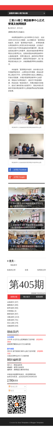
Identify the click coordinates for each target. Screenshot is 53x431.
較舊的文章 (41, 270)
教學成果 (20, 28)
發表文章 (13, 387)
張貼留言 (13, 265)
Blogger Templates (37, 423)
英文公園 (10, 323)
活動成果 (10, 317)
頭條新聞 (10, 326)
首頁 (26, 270)
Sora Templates (23, 423)
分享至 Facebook (20, 170)
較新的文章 (11, 270)
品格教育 (10, 302)
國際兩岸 (13, 28)
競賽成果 (10, 320)
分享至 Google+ (19, 177)
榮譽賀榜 (10, 314)
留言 (12, 391)
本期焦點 (10, 311)
